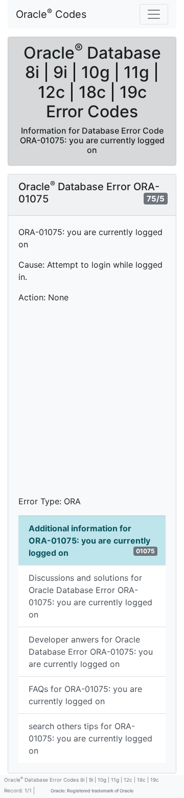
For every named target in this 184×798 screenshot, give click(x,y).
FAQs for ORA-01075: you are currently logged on (85, 695)
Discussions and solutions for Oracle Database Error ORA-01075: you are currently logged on (90, 596)
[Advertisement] (92, 403)
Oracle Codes (51, 14)
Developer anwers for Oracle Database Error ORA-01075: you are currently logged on (91, 651)
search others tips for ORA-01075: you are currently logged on (90, 738)
